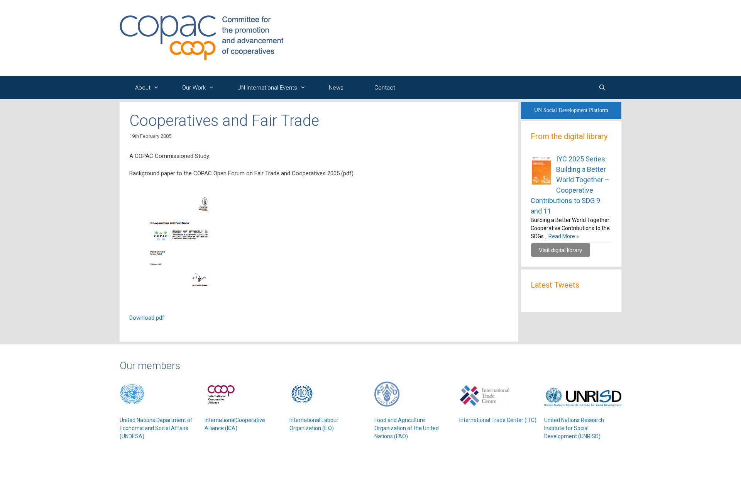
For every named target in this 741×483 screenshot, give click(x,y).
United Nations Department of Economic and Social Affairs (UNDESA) (156, 428)
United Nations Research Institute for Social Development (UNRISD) (574, 428)
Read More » (563, 236)
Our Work (194, 87)
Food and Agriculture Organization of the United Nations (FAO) (406, 428)
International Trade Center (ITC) (497, 420)
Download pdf (146, 317)
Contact (384, 87)
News (336, 87)
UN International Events (267, 87)
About (143, 87)
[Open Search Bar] (602, 87)
